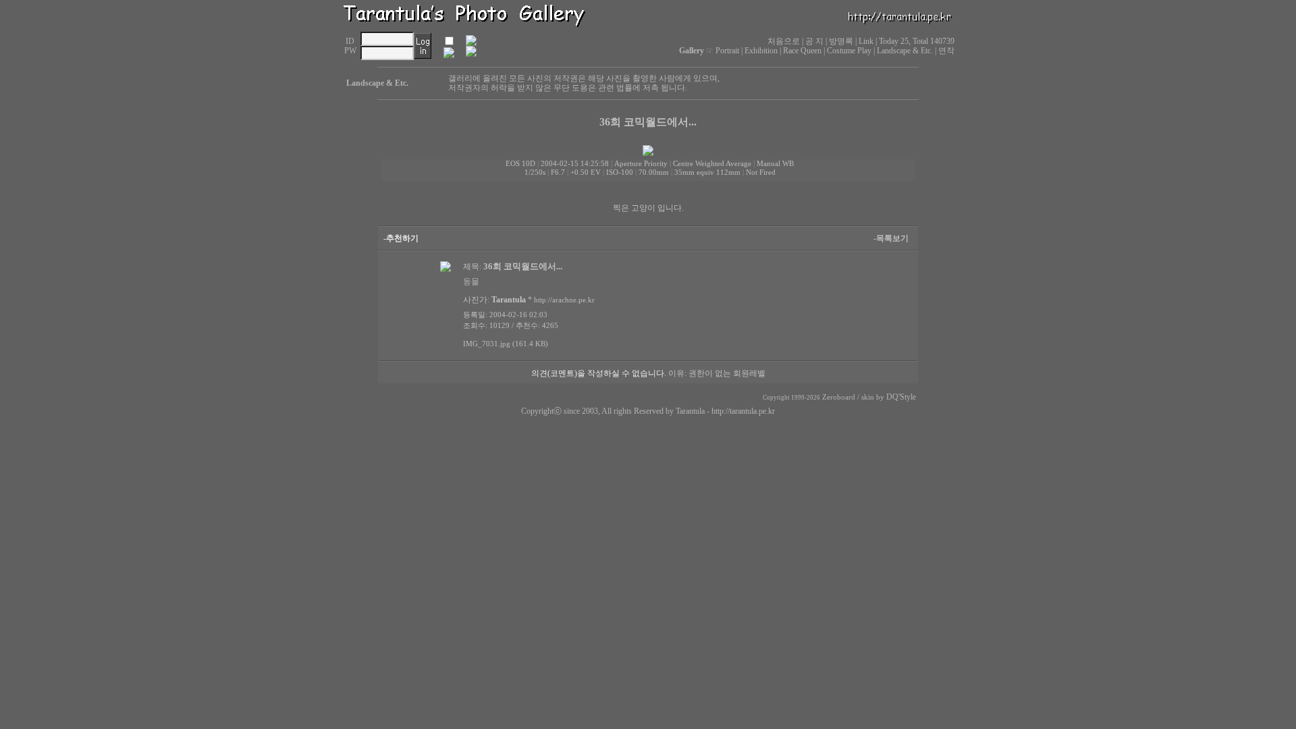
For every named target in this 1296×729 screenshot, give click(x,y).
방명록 (841, 41)
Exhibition (761, 50)
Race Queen (802, 50)
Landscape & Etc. (905, 50)
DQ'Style (901, 397)
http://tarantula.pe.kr (743, 411)
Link (866, 41)
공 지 (814, 41)
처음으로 (783, 41)
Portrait (727, 50)
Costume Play (849, 50)
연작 (946, 50)
